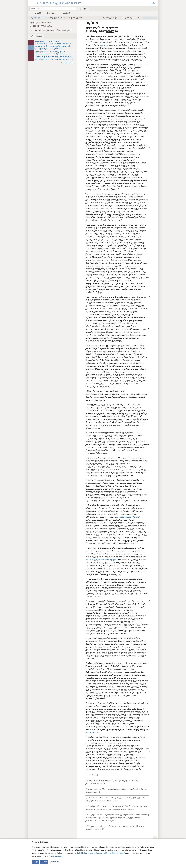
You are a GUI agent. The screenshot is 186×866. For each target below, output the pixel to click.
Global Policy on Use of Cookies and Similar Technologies (100, 853)
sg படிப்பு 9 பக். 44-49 (40, 18)
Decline (44, 862)
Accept (35, 862)
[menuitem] (155, 8)
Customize (54, 862)
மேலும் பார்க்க (67, 63)
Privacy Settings (55, 856)
